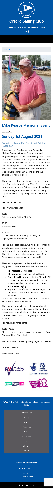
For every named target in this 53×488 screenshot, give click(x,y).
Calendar (26, 431)
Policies (31, 468)
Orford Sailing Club (26, 21)
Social (26, 441)
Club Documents (26, 436)
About (25, 446)
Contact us (26, 485)
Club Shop (26, 427)
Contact (26, 451)
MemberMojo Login (36, 27)
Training (25, 417)
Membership (26, 412)
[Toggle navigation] (26, 39)
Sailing (25, 422)
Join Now (22, 27)
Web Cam (12, 27)
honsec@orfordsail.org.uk (26, 462)
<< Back (7, 50)
